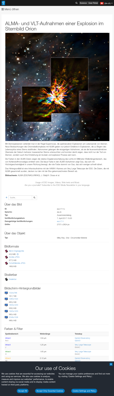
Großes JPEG (14, 257)
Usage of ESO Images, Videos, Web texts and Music (57, 182)
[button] (18, 254)
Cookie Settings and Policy (84, 391)
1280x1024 (13, 299)
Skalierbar (12, 279)
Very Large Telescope (83, 345)
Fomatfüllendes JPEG (17, 263)
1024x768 (13, 293)
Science (83, 3)
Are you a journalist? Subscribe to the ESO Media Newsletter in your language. (57, 185)
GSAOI (77, 340)
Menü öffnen (11, 9)
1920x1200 (13, 311)
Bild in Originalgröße (16, 251)
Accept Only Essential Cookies (50, 391)
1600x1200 (13, 305)
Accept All (22, 391)
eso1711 (60, 221)
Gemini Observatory (82, 338)
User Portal (93, 3)
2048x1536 (13, 317)
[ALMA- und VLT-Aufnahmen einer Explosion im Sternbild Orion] (57, 87)
